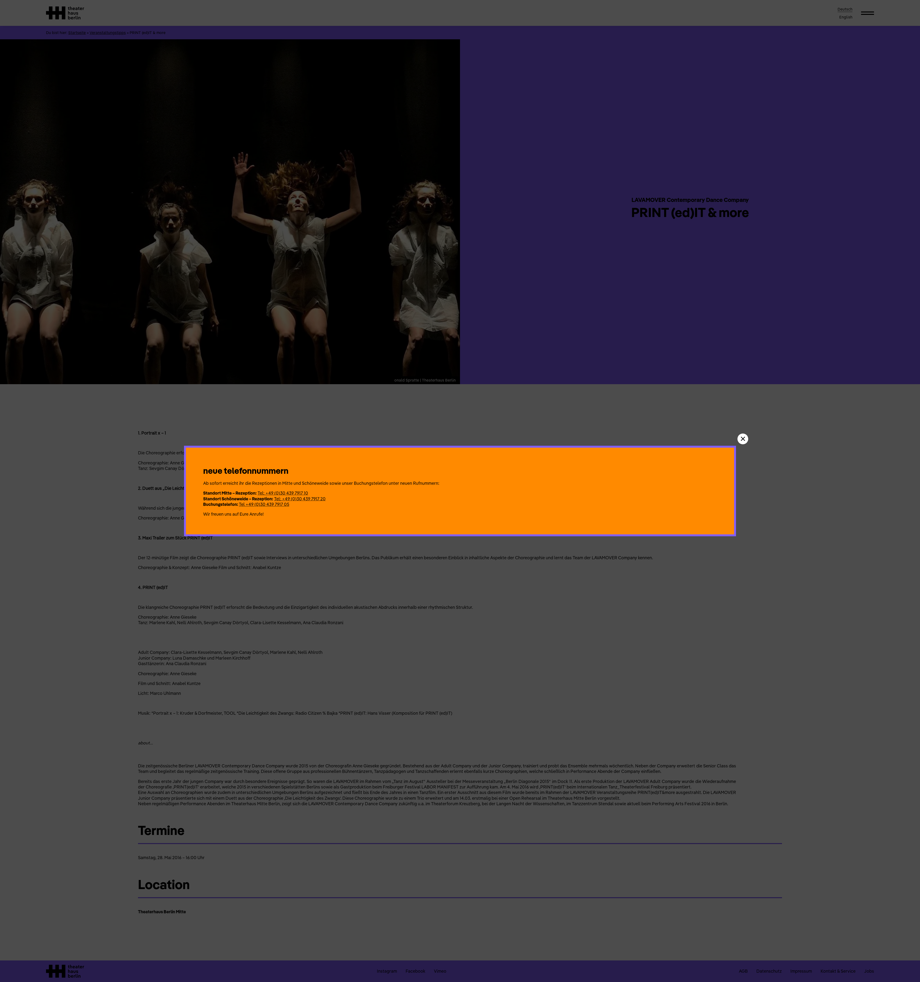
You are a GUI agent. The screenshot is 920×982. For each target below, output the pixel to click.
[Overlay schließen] (742, 439)
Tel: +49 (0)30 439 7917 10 (283, 493)
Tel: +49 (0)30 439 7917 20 (300, 499)
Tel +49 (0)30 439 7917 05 (264, 504)
